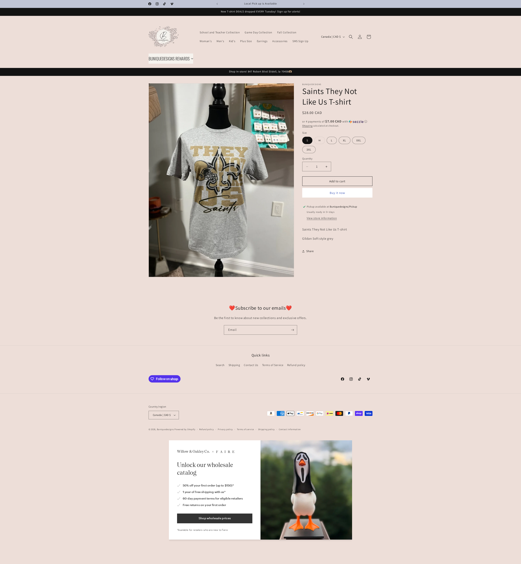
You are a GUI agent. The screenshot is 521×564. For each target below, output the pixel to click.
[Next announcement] (303, 4)
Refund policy (296, 365)
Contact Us (251, 365)
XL (344, 140)
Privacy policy (225, 429)
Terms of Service (272, 365)
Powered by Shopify (184, 429)
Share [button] (310, 251)
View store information (322, 218)
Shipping (307, 125)
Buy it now (337, 193)
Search (220, 365)
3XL (308, 149)
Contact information (290, 429)
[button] (350, 36)
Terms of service (245, 429)
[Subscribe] (292, 330)
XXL (358, 140)
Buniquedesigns (165, 429)
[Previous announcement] (217, 4)
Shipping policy (266, 429)
